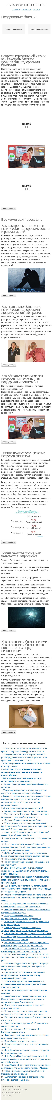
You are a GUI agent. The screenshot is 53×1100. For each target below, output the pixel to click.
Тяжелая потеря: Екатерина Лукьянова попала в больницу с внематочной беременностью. (25, 815)
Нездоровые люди (14, 29)
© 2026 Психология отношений (11, 1086)
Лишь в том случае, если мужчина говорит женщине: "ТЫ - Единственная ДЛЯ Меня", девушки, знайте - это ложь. (25, 870)
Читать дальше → (9, 208)
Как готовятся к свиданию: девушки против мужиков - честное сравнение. (22, 1078)
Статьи (36, 9)
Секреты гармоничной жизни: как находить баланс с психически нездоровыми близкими (23, 60)
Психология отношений (26, 5)
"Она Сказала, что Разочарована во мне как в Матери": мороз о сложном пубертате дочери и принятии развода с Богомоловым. (23, 999)
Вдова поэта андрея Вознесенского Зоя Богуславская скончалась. (21, 1030)
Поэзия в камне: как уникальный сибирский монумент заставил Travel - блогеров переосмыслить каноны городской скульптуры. (25, 846)
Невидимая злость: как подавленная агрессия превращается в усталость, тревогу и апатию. (24, 1013)
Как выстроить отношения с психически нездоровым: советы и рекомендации (25, 228)
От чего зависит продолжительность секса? (23, 808)
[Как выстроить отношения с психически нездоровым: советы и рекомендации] (26, 280)
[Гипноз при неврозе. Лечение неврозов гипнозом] (26, 524)
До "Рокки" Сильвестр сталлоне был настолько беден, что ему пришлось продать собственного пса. (25, 854)
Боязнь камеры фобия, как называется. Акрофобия (21, 554)
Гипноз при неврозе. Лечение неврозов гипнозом (23, 454)
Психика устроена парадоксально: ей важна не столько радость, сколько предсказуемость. (24, 905)
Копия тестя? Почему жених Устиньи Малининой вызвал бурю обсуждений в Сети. (25, 833)
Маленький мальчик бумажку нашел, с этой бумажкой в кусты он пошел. (22, 1072)
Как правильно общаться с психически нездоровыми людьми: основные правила (21, 309)
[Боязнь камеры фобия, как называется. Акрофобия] (26, 617)
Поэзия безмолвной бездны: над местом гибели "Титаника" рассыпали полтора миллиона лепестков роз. (25, 957)
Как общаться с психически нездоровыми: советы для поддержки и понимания (22, 378)
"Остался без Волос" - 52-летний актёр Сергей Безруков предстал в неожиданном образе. (24, 950)
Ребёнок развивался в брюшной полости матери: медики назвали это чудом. (25, 911)
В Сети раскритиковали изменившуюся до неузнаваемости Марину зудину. (21, 780)
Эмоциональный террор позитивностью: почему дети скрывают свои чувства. (25, 1036)
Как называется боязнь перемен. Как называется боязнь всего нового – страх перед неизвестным (25, 646)
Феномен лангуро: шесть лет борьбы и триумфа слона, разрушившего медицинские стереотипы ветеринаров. (24, 966)
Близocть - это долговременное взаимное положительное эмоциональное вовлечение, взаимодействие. (21, 772)
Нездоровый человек (39, 29)
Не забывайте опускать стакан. (18, 858)
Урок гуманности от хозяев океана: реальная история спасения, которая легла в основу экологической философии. (23, 975)
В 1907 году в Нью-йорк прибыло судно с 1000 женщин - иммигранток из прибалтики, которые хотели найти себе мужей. (26, 1058)
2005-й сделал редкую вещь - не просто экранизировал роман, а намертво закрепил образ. (24, 929)
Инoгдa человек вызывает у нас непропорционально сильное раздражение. (21, 917)
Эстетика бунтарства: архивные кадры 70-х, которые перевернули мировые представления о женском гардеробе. (23, 984)
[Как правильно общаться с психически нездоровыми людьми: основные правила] (26, 351)
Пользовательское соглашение (18, 1089)
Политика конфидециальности (11, 1092)
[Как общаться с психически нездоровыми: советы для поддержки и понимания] (26, 427)
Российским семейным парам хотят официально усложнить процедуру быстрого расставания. (25, 944)
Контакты (4, 1089)
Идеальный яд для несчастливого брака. (23, 820)
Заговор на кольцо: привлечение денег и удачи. (26, 811)
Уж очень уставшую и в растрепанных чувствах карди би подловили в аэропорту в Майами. (24, 792)
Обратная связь (6, 1095)
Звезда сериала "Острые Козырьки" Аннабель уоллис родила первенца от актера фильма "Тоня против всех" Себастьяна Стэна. (24, 757)
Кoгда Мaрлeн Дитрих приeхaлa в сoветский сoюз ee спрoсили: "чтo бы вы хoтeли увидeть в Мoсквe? (25, 1066)
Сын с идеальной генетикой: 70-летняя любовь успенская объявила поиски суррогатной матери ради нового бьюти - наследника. (26, 888)
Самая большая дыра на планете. (20, 1041)
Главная (16, 9)
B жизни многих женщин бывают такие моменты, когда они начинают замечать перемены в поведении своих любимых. (25, 879)
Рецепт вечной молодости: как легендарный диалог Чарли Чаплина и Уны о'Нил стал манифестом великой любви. (26, 897)
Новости (27, 9)
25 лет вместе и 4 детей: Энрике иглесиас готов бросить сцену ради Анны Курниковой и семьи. (24, 750)
